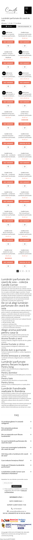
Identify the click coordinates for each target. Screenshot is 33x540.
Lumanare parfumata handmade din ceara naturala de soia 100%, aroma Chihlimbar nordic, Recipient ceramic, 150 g (25, 35)
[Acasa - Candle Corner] (11, 10)
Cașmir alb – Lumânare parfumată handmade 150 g (8, 156)
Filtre (9, 26)
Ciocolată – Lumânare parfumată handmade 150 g (8, 194)
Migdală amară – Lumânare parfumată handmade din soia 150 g (25, 252)
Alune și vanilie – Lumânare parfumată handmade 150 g (24, 194)
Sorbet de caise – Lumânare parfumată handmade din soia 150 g (8, 252)
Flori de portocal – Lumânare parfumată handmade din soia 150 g (25, 214)
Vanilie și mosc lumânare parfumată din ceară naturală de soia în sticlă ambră (8, 75)
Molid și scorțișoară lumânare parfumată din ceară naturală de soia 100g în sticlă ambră (24, 75)
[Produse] (26, 9)
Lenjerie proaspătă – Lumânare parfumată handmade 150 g (24, 136)
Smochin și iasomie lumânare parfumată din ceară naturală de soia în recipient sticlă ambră (8, 35)
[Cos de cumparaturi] (26, 16)
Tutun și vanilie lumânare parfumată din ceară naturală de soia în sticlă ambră (24, 54)
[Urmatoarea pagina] (29, 271)
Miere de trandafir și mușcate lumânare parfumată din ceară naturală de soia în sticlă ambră (8, 95)
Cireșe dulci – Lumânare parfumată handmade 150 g (24, 114)
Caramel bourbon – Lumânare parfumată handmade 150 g (8, 136)
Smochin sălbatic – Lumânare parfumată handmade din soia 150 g (8, 214)
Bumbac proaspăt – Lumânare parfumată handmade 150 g (24, 175)
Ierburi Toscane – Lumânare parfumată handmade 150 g (8, 54)
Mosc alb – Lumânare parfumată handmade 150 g (8, 175)
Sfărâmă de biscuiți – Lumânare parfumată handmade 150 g (8, 114)
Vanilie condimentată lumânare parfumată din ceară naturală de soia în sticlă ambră (24, 95)
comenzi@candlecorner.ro (17, 511)
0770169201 (17, 509)
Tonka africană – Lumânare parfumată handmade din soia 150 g (25, 233)
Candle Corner (8, 32)
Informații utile (16, 497)
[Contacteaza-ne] (26, 12)
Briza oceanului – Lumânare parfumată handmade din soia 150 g (8, 233)
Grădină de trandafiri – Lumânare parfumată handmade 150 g (25, 156)
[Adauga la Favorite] (8, 45)
